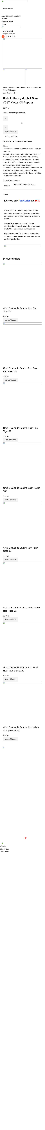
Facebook (5, 824)
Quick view (5, 304)
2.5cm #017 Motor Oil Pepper (24, 185)
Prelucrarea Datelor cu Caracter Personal (17, 797)
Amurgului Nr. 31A (8, 786)
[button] (10, 320)
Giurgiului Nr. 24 (8, 782)
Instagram (5, 827)
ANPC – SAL (6, 817)
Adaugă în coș (10, 132)
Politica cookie (7, 801)
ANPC (4, 813)
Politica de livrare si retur (11, 809)
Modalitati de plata (8, 805)
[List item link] (22, 766)
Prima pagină (8, 87)
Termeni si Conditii (8, 793)
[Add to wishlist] (11, 304)
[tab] (8, 149)
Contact (4, 835)
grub (15, 87)
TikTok (4, 831)
